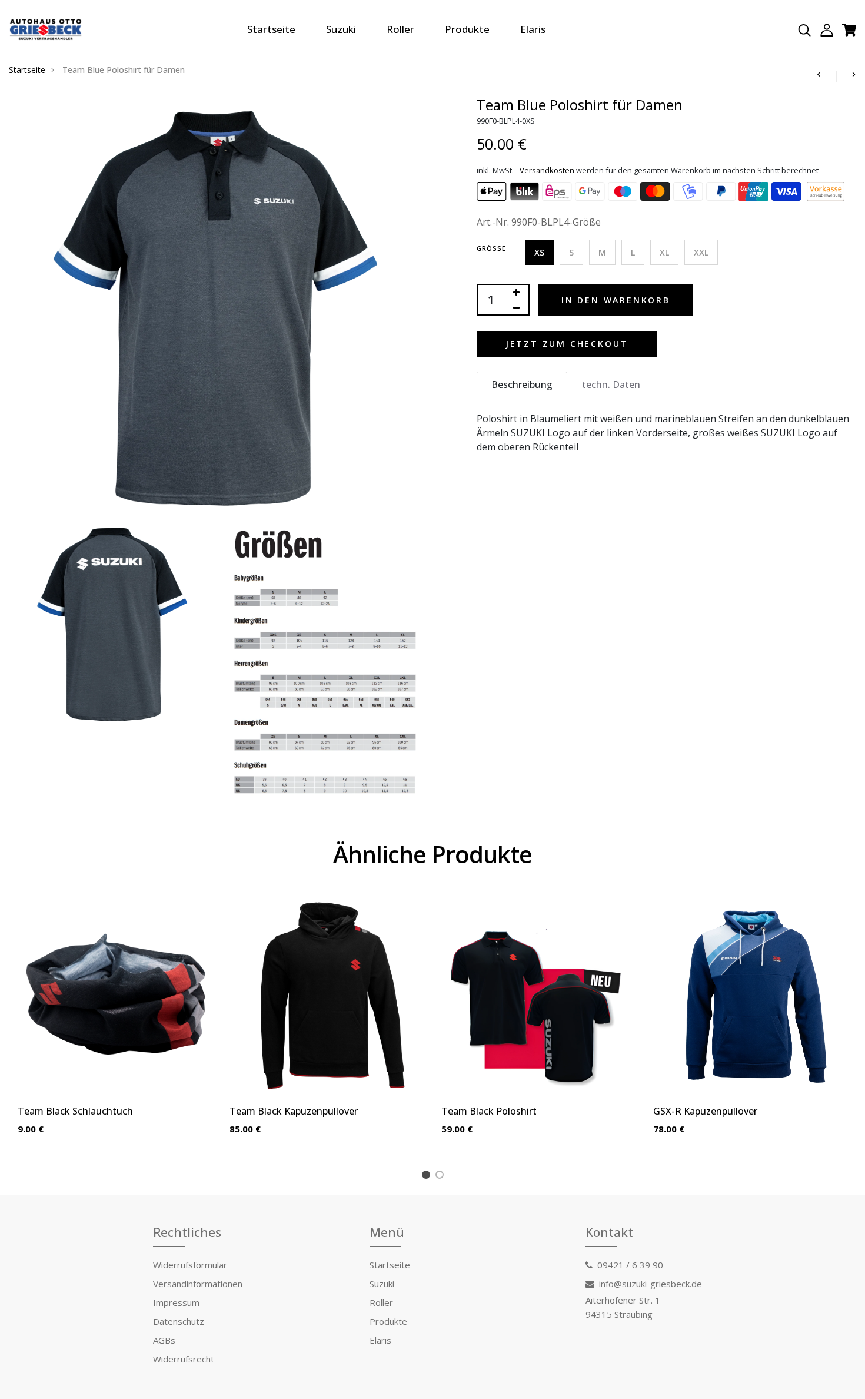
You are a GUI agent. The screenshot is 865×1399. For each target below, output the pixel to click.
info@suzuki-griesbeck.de (650, 1283)
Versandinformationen (197, 1283)
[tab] (522, 384)
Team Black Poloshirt (489, 1111)
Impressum (176, 1302)
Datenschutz (178, 1321)
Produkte (467, 29)
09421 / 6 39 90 (630, 1265)
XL (664, 252)
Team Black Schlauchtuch (75, 1111)
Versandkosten (547, 170)
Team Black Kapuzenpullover (293, 1111)
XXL (701, 252)
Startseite (271, 29)
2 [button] (442, 1176)
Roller (400, 29)
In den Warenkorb (615, 300)
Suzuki (341, 29)
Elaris (532, 29)
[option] (115, 1025)
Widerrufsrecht (183, 1359)
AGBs (164, 1340)
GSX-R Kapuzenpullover (705, 1111)
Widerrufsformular (190, 1265)
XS (539, 252)
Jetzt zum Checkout (566, 343)
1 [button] (428, 1176)
